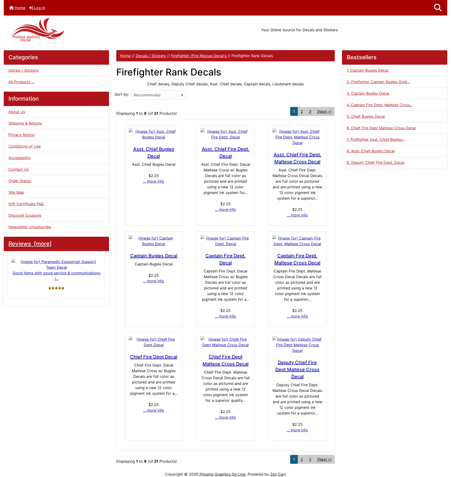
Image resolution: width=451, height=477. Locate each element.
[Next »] (324, 111)
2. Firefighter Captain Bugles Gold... (378, 81)
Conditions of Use (24, 146)
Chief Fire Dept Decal (153, 357)
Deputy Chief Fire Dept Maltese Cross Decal (297, 369)
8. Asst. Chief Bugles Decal (371, 151)
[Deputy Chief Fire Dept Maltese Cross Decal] (297, 344)
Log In (39, 7)
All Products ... (21, 81)
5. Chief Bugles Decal (366, 116)
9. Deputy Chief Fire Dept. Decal (375, 162)
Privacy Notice (21, 134)
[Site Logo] (77, 30)
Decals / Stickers (151, 55)
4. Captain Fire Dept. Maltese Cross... (380, 104)
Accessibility (19, 157)
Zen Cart (278, 474)
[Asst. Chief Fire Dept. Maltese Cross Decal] (297, 137)
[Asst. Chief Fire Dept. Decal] (225, 134)
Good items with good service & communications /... (56, 276)
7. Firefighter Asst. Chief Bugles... (376, 139)
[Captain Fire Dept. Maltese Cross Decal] (297, 241)
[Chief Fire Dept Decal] (154, 342)
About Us (16, 111)
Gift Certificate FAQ (26, 203)
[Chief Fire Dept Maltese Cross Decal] (225, 342)
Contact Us (18, 169)
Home (19, 7)
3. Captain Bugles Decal (368, 93)
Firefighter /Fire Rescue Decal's (198, 55)
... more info (153, 181)
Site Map (16, 192)
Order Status (19, 180)
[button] (437, 8)
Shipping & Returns (25, 123)
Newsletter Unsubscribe (29, 227)
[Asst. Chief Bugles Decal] (154, 134)
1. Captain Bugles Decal (367, 70)
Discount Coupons (24, 215)
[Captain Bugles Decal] (154, 241)
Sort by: (122, 94)
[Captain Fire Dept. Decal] (225, 241)
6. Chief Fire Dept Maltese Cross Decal (381, 128)
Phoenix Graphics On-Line (222, 474)
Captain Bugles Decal (153, 256)
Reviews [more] (30, 243)
